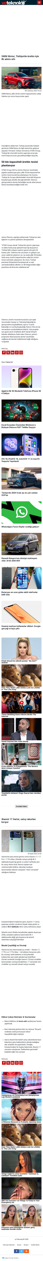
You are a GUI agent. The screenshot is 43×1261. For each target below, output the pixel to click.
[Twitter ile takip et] (21, 1251)
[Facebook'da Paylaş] (4, 352)
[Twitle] (8, 352)
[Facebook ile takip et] (16, 1251)
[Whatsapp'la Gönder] (17, 352)
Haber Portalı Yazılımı (11, 1258)
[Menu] (39, 2)
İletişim (26, 1245)
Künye (19, 1245)
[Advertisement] (21, 29)
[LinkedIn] (12, 352)
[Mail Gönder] (21, 352)
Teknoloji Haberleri (9, 1245)
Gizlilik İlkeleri (35, 1245)
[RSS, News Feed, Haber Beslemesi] (26, 1251)
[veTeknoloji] (14, 2)
